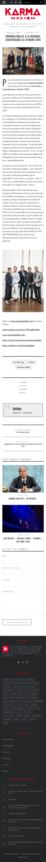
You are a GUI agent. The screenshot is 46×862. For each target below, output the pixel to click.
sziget (16, 719)
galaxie (6, 694)
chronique (7, 687)
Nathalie (17, 408)
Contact (6, 771)
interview (33, 694)
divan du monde (9, 690)
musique (34, 705)
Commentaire (8, 592)
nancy (6, 708)
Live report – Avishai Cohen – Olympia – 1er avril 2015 (23, 540)
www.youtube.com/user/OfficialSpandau (21, 329)
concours (31, 687)
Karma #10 (12, 799)
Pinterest (23, 389)
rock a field (27, 712)
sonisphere (7, 719)
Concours (6, 758)
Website (17, 413)
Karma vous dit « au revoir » (23, 498)
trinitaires (32, 719)
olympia (30, 708)
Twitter (23, 385)
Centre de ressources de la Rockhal (27, 683)
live (20, 701)
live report (27, 701)
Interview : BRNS (23, 431)
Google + (23, 392)
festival (35, 690)
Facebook (23, 382)
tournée (24, 719)
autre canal (15, 680)
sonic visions (36, 716)
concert (22, 687)
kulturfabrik (21, 698)
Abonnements (8, 746)
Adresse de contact (12, 568)
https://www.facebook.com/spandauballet (22, 340)
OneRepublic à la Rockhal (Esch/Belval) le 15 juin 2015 (23, 443)
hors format (23, 694)
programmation (9, 712)
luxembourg (18, 362)
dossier (20, 690)
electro (28, 690)
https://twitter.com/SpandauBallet (18, 345)
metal (20, 705)
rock (19, 712)
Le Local (6, 765)
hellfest (13, 694)
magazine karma (9, 705)
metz (26, 705)
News (18, 33)
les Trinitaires (33, 698)
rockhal (31, 362)
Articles (11, 33)
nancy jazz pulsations (18, 708)
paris (38, 708)
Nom (4, 556)
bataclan (30, 680)
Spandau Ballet (23, 367)
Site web (6, 580)
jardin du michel (9, 698)
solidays (26, 716)
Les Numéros (7, 739)
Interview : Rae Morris (16, 836)
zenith (6, 723)
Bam (23, 680)
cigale (15, 687)
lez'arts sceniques (10, 701)
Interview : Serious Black (16, 814)
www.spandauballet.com (21, 321)
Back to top (22, 857)
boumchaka (8, 683)
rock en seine (8, 716)
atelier (6, 680)
